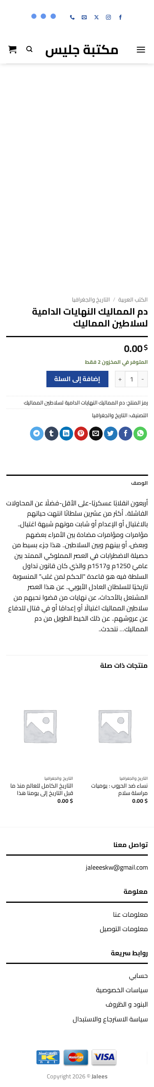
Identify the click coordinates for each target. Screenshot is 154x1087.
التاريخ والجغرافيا (91, 299)
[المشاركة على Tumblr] (51, 434)
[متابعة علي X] (96, 18)
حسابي (138, 975)
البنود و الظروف (127, 1004)
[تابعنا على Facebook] (120, 18)
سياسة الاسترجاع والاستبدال (110, 1019)
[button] (141, 49)
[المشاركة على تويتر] (110, 434)
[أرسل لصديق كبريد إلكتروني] (96, 434)
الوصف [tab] (139, 483)
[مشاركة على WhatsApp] (140, 434)
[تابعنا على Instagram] (108, 18)
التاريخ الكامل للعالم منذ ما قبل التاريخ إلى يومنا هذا (41, 789)
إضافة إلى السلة (77, 379)
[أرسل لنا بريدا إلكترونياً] (84, 18)
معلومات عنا (130, 914)
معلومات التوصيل (124, 929)
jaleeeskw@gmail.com (117, 867)
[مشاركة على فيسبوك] (125, 434)
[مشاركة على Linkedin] (66, 434)
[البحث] (29, 49)
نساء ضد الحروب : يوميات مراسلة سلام (119, 789)
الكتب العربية (133, 299)
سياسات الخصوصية (122, 990)
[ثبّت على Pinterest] (81, 434)
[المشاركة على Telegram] (37, 434)
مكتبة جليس (82, 49)
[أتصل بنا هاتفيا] (72, 18)
